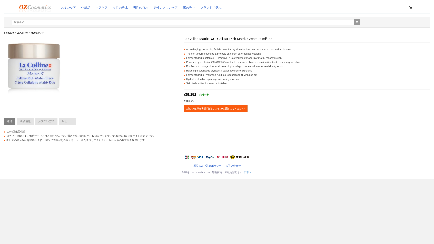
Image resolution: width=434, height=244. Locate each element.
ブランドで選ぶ (211, 7)
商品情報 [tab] (25, 121)
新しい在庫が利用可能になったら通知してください (215, 108)
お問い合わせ (233, 165)
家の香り (189, 7)
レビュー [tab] (67, 121)
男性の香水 (140, 7)
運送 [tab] (9, 121)
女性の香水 (120, 7)
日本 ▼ (248, 172)
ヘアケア (101, 7)
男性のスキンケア (165, 7)
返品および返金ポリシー (207, 165)
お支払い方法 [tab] (46, 121)
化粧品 (85, 7)
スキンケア (68, 7)
